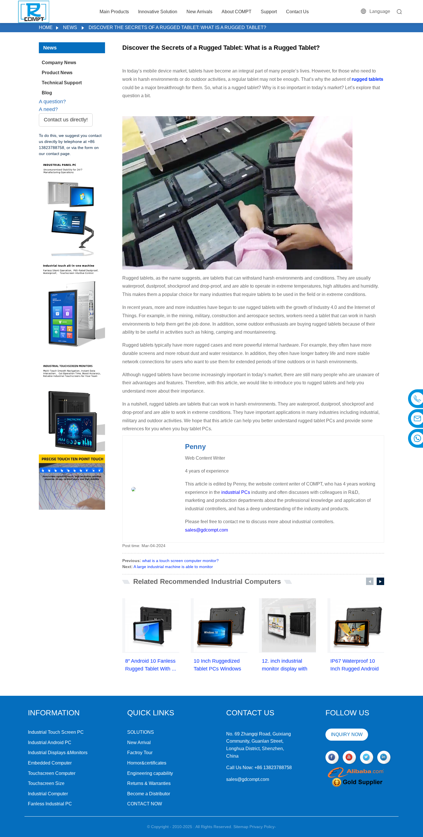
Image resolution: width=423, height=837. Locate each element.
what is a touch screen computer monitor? (180, 560)
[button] (370, 581)
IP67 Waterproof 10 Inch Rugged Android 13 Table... (354, 665)
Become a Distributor (148, 793)
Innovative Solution (157, 11)
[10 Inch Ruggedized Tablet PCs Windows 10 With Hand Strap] (221, 625)
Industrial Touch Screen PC (56, 732)
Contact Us (297, 11)
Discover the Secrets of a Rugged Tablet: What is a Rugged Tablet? (177, 27)
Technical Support (62, 82)
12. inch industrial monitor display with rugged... (284, 665)
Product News (57, 72)
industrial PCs (235, 492)
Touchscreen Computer (51, 773)
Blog (47, 92)
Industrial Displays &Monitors (57, 752)
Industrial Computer (48, 793)
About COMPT (236, 11)
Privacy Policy (262, 826)
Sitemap (240, 826)
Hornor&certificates (146, 762)
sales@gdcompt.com (206, 530)
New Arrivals (199, 11)
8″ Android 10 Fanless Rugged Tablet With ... (150, 665)
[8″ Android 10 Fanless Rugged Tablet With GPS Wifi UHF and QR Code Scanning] (152, 625)
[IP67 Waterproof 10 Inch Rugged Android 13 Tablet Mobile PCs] (357, 625)
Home (46, 27)
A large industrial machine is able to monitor (173, 566)
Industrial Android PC (49, 742)
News (70, 27)
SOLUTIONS (140, 732)
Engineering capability (150, 773)
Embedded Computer (50, 762)
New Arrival (139, 742)
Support (269, 11)
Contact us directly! (66, 120)
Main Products (114, 11)
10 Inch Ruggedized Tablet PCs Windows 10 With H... (217, 665)
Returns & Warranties (149, 783)
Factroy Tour (140, 752)
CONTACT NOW (144, 803)
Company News (59, 62)
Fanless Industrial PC (50, 803)
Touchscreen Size (46, 783)
